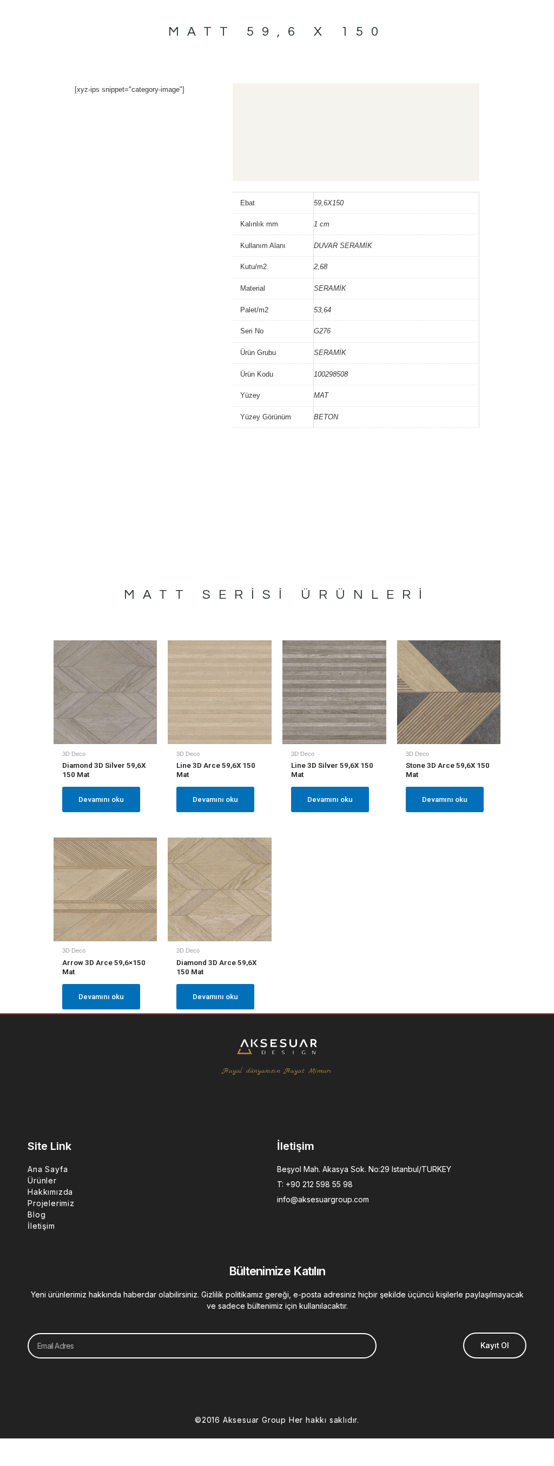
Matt (158, 594)
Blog (36, 1214)
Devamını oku (101, 799)
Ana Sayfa (48, 1169)
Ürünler (42, 1180)
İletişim (41, 1225)
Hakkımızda (50, 1191)
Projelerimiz (51, 1203)
